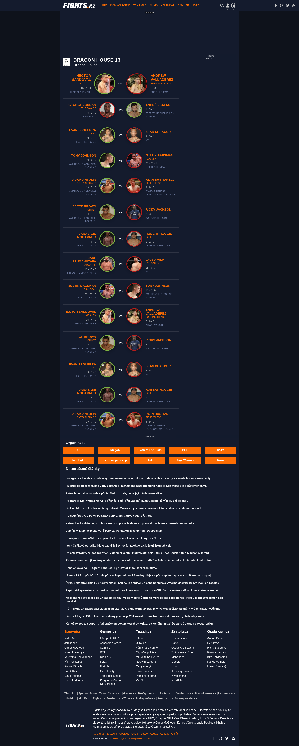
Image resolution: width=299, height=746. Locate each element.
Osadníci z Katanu (182, 647)
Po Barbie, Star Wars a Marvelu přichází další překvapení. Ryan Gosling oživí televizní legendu (127, 500)
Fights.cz (99, 698)
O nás (175, 733)
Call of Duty (107, 671)
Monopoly (177, 657)
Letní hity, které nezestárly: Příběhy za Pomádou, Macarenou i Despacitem (114, 530)
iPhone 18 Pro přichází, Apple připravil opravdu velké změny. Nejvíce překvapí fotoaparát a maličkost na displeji (138, 575)
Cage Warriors (185, 460)
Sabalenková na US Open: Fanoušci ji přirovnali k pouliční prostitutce (111, 568)
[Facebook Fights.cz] (275, 5)
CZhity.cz (128, 698)
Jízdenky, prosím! (182, 671)
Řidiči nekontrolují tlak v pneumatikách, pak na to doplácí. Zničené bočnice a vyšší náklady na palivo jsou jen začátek (142, 582)
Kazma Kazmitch (217, 652)
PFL (185, 450)
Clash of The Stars (149, 450)
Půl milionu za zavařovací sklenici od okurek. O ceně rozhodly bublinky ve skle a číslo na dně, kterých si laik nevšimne (143, 608)
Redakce (111, 733)
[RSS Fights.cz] (293, 5)
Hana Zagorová (216, 647)
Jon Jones (70, 643)
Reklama (98, 733)
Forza (103, 661)
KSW (220, 450)
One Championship (114, 460)
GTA (103, 652)
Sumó (154, 5)
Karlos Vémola (73, 666)
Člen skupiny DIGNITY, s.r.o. (140, 739)
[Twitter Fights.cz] (287, 5)
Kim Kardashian (217, 657)
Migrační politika (146, 652)
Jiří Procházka (73, 661)
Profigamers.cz (148, 693)
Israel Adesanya (74, 652)
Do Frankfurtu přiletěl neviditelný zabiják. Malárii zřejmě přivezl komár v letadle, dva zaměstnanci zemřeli (133, 508)
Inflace (140, 638)
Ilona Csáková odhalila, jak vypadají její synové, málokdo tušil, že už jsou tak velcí (119, 545)
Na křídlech (178, 680)
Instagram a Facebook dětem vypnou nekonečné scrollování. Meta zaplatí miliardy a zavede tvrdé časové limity (138, 478)
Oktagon (114, 450)
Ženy (102, 693)
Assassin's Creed (110, 643)
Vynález (141, 680)
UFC (104, 5)
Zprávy (83, 693)
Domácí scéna (120, 5)
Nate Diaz (70, 638)
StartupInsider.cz (186, 698)
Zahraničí (140, 5)
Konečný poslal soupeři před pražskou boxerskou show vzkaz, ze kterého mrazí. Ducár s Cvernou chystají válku (139, 623)
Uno (174, 666)
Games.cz (129, 693)
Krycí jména (178, 675)
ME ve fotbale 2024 (148, 657)
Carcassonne (179, 638)
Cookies (124, 733)
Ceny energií (144, 666)
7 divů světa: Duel (182, 652)
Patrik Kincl (71, 671)
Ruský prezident (146, 661)
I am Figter (78, 460)
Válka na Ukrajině (147, 647)
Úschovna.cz (226, 693)
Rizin (220, 460)
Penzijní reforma (146, 675)
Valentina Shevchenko (78, 657)
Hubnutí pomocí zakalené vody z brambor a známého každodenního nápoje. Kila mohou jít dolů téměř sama (136, 485)
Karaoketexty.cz (205, 693)
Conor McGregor (74, 647)
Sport (93, 693)
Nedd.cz (71, 698)
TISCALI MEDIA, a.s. (117, 739)
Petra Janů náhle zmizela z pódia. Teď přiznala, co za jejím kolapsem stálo (114, 493)
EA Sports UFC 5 (110, 638)
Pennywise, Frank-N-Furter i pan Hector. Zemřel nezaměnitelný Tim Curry (113, 538)
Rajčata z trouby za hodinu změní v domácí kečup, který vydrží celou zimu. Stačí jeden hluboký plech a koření (137, 553)
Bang (174, 643)
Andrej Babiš (215, 638)
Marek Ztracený (216, 666)
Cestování (114, 693)
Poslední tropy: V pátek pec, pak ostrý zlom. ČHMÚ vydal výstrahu (109, 515)
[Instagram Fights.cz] (281, 5)
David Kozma (72, 675)
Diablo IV (105, 657)
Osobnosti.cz (184, 693)
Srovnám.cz (165, 698)
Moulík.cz (85, 698)
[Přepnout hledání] (222, 5)
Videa (195, 5)
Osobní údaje (139, 733)
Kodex (154, 733)
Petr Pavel (213, 643)
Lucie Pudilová (73, 680)
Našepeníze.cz (145, 698)
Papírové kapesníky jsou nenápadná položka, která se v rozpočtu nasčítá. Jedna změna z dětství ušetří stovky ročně (142, 590)
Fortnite (104, 666)
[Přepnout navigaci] (227, 5)
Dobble (175, 661)
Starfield (105, 647)
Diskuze (183, 5)
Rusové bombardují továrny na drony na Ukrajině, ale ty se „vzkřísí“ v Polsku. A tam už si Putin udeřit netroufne (138, 560)
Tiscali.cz (70, 693)
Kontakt (165, 733)
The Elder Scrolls (110, 675)
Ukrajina (141, 643)
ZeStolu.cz (167, 693)
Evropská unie (144, 671)
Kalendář (168, 5)
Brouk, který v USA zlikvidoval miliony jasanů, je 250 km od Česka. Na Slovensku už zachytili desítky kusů (135, 616)
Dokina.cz (113, 698)
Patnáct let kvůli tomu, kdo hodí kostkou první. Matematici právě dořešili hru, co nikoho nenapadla (130, 523)
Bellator (149, 460)
